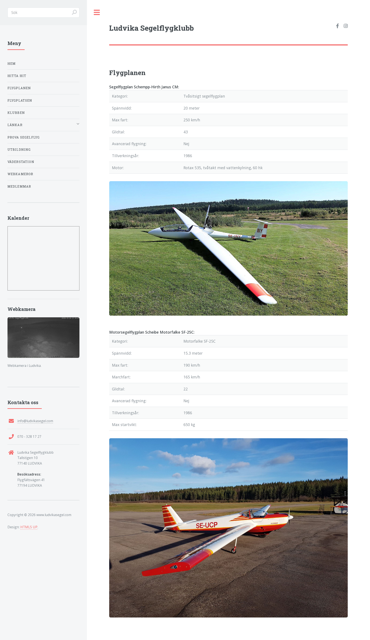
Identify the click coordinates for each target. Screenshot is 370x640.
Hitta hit (17, 76)
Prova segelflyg (23, 137)
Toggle (97, 12)
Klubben (16, 113)
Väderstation (20, 162)
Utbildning (19, 150)
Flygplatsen (19, 100)
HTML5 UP (28, 527)
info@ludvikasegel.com (35, 421)
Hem (11, 64)
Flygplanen (19, 88)
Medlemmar (19, 186)
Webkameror (20, 174)
